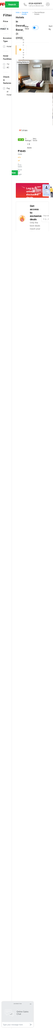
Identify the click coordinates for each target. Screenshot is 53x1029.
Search (12, 4)
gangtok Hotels (25, 13)
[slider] (4, 26)
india (17, 12)
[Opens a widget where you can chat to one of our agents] (17, 1014)
